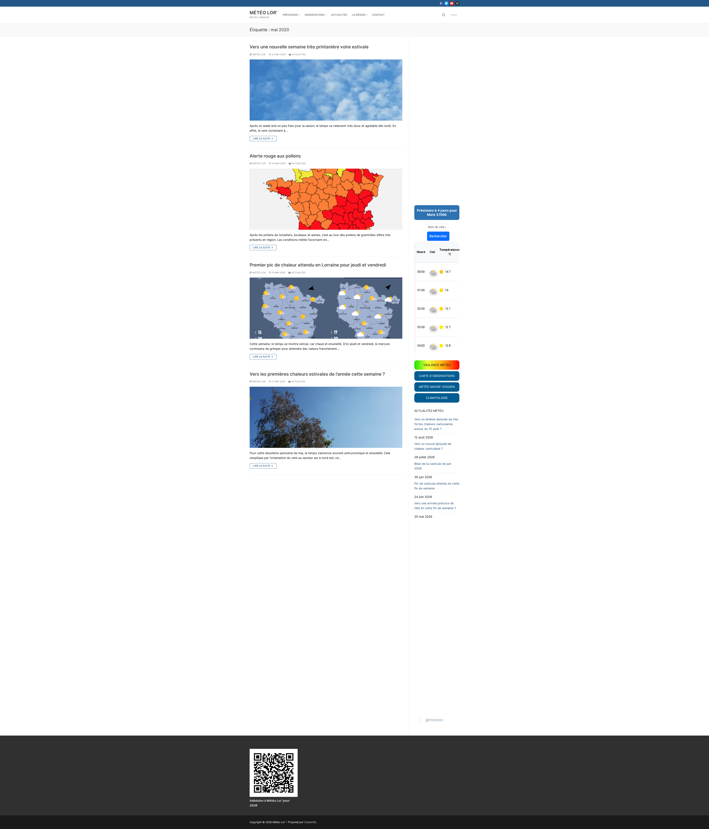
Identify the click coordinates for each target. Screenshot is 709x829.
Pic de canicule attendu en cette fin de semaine (436, 486)
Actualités (298, 54)
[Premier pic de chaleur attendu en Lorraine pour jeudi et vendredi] (326, 308)
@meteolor (434, 720)
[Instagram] (457, 3)
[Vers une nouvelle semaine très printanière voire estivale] (326, 90)
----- (454, 14)
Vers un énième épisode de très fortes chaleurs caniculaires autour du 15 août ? (436, 424)
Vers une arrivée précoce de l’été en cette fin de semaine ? (435, 505)
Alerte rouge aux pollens (275, 156)
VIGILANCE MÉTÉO (437, 365)
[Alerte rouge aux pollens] (326, 199)
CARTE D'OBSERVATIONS (437, 376)
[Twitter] (446, 3)
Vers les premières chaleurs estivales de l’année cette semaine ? (317, 374)
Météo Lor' (263, 12)
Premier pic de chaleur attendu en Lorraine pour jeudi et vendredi (318, 265)
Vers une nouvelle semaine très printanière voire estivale (309, 46)
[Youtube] (452, 3)
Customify (310, 822)
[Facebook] (441, 3)
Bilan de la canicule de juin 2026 (432, 466)
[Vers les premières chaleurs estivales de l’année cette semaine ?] (326, 417)
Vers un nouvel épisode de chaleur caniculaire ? (432, 446)
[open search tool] (443, 15)
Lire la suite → (263, 138)
